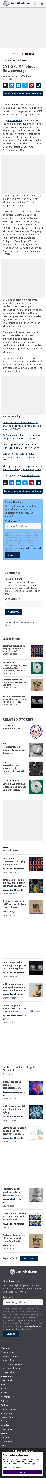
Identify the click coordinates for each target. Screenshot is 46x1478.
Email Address (12, 521)
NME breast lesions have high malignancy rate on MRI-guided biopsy (15, 699)
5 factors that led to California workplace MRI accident (15, 682)
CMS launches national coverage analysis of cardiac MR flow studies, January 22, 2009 (22, 426)
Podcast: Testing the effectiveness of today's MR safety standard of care (14, 1238)
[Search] (35, 3)
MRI (24, 60)
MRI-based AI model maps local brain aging (14, 1109)
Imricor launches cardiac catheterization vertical (12, 1085)
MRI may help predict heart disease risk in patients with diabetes (14, 1216)
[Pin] (31, 85)
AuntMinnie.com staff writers (17, 76)
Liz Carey (9, 911)
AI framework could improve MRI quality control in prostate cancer (14, 883)
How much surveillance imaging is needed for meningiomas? (14, 648)
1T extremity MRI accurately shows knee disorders (15, 750)
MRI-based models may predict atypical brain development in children (14, 987)
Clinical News (11, 60)
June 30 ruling (15, 120)
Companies (8, 725)
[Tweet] (25, 85)
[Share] (11, 85)
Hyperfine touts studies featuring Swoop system (12, 1192)
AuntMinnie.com (31, 475)
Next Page (29, 1258)
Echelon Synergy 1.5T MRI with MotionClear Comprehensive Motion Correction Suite (15, 668)
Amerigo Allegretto (14, 869)
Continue (13, 612)
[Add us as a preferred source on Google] (38, 85)
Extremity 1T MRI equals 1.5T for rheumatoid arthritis (14, 768)
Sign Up (12, 555)
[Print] (5, 85)
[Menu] (41, 3)
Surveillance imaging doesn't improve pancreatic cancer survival (14, 1131)
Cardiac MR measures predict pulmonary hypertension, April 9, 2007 (21, 457)
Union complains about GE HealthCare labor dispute (14, 1008)
